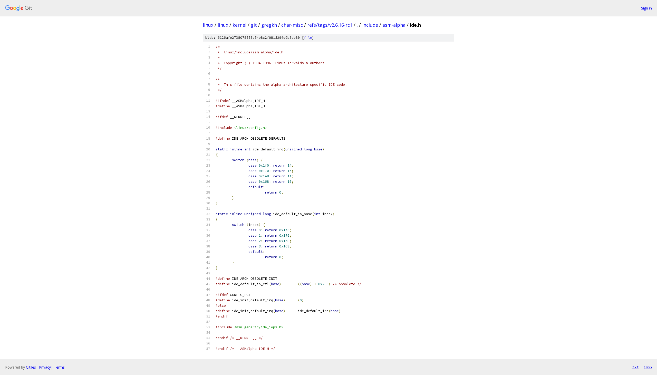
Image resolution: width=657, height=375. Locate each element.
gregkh (269, 25)
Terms (59, 367)
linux (208, 25)
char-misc (292, 25)
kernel (239, 25)
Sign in (646, 8)
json (648, 367)
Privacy (45, 367)
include (370, 25)
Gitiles (31, 367)
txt (635, 367)
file (308, 37)
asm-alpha (393, 25)
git (254, 25)
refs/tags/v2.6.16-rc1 (329, 25)
